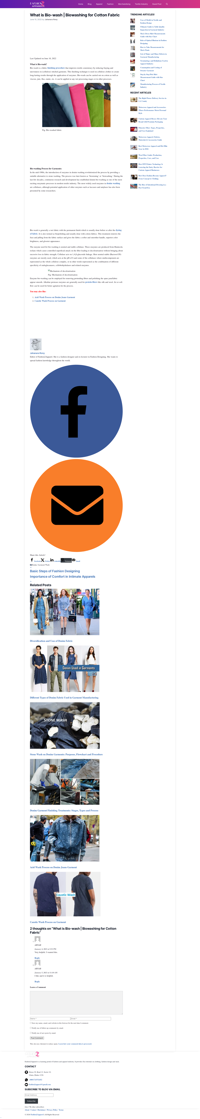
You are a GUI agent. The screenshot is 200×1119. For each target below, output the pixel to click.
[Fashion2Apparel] (37, 4)
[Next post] (31, 581)
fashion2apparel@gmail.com (40, 1084)
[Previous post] (31, 567)
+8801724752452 (35, 1079)
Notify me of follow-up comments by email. (48, 1028)
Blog (89, 4)
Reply (37, 957)
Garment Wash (44, 565)
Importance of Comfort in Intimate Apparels (62, 576)
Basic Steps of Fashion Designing (55, 571)
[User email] (76, 551)
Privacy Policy (52, 1110)
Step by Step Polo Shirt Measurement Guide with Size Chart (151, 77)
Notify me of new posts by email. (44, 1033)
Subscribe (31, 1101)
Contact (33, 1110)
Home (80, 4)
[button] (167, 4)
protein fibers (91, 281)
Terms (61, 1110)
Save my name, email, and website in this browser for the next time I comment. (60, 1023)
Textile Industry (141, 4)
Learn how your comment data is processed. (75, 1043)
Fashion (110, 4)
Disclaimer (42, 1110)
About (27, 1110)
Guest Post (156, 4)
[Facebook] (76, 456)
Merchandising (124, 4)
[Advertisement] (76, 39)
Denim (34, 565)
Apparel (99, 4)
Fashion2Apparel (37, 1114)
